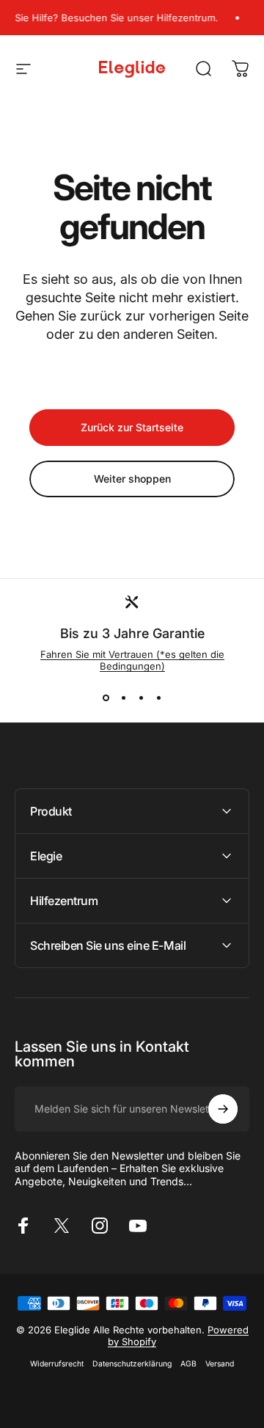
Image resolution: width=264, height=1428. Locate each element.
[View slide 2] (123, 698)
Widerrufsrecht (57, 1364)
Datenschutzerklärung (132, 1364)
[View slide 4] (158, 698)
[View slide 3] (141, 698)
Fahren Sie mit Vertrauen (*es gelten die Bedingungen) (132, 660)
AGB (188, 1364)
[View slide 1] (105, 698)
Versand (219, 1364)
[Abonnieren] (223, 1109)
